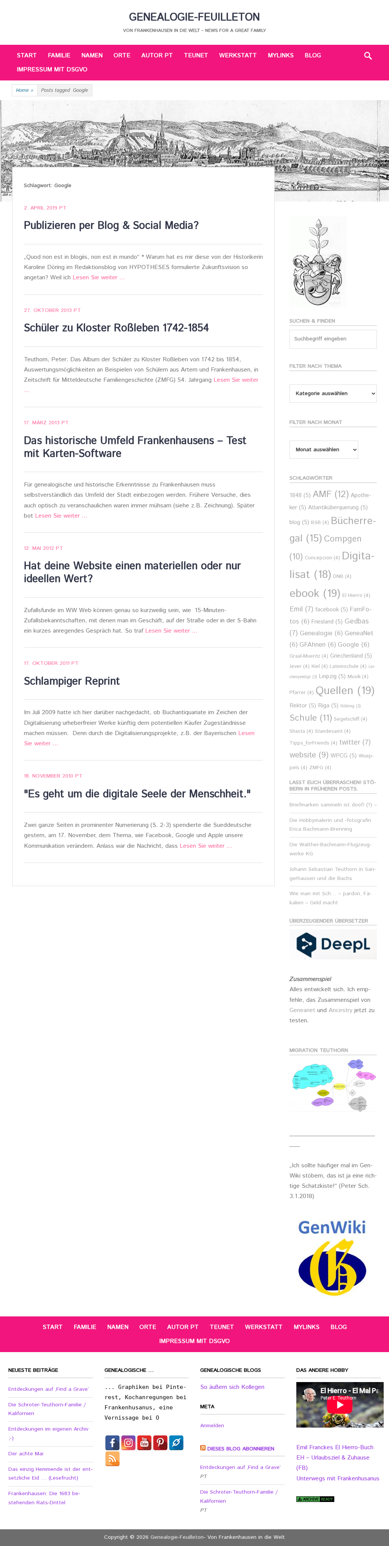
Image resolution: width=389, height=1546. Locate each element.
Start (27, 55)
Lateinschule (348, 666)
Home (24, 90)
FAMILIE (59, 55)
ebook (314, 594)
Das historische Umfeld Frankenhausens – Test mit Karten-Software (135, 447)
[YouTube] (144, 1442)
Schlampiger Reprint (72, 681)
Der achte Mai (25, 1454)
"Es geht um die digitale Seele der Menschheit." (137, 794)
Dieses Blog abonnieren (240, 1449)
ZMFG (320, 767)
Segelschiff (350, 719)
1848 (300, 495)
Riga (328, 705)
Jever (299, 666)
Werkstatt (238, 55)
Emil (301, 609)
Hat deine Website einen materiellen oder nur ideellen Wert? (132, 573)
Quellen (345, 691)
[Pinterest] (160, 1442)
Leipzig (332, 676)
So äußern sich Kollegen (232, 1387)
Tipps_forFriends (313, 743)
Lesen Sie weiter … (99, 277)
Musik (358, 676)
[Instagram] (128, 1442)
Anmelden (212, 1425)
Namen (92, 55)
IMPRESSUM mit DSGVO (52, 69)
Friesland (327, 621)
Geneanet (303, 1010)
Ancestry (341, 1010)
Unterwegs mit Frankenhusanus (338, 1478)
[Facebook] (112, 1442)
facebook (331, 609)
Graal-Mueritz (308, 656)
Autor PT (157, 55)
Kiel (320, 666)
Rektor (302, 705)
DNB (342, 576)
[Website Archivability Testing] (315, 1500)
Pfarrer (301, 692)
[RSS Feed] (112, 1458)
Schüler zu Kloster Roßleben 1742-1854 (116, 328)
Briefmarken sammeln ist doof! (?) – (333, 805)
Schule (310, 718)
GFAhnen (317, 645)
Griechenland (351, 656)
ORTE (122, 55)
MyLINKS (281, 55)
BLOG (313, 55)
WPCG (343, 755)
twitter (355, 742)
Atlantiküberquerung (338, 507)
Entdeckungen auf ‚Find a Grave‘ (48, 1389)
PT (62, 208)
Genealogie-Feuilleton (194, 17)
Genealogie (321, 633)
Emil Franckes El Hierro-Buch (334, 1447)
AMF (331, 494)
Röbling (350, 706)
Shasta (301, 731)
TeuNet (196, 55)
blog (299, 522)
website (309, 755)
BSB (320, 522)
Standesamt (333, 731)
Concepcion (322, 558)
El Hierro (356, 595)
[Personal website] (176, 1442)
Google (353, 645)
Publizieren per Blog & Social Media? (111, 225)
